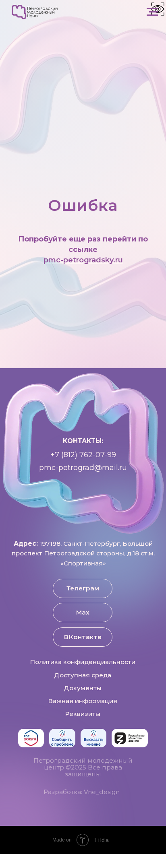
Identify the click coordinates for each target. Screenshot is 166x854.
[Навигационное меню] (152, 12)
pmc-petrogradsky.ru (83, 572)
